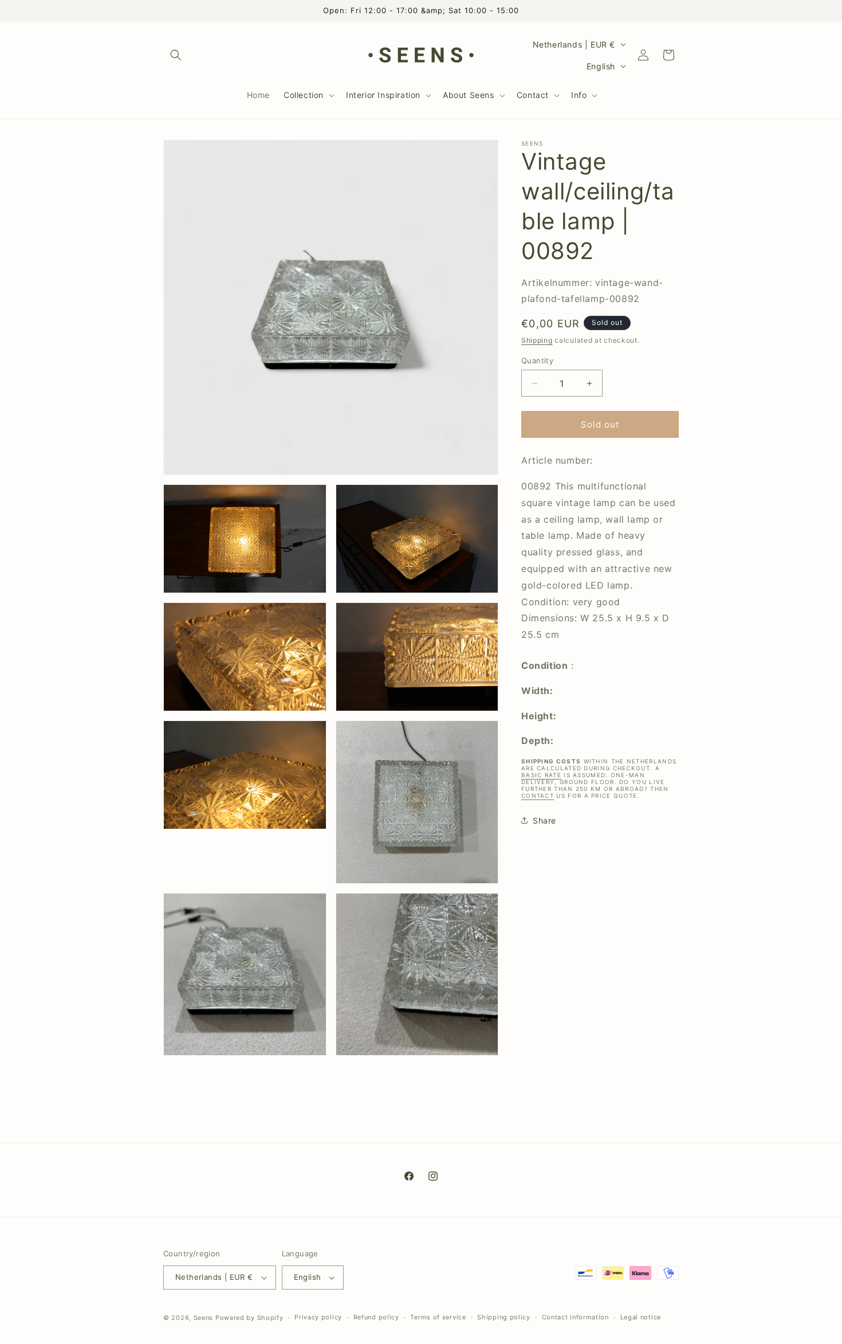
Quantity (537, 360)
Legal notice (640, 1317)
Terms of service (438, 1317)
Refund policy (376, 1317)
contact (537, 795)
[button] (175, 55)
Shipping (537, 340)
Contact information (575, 1317)
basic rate (541, 774)
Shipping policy (503, 1317)
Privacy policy (318, 1317)
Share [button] (544, 820)
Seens (204, 1318)
